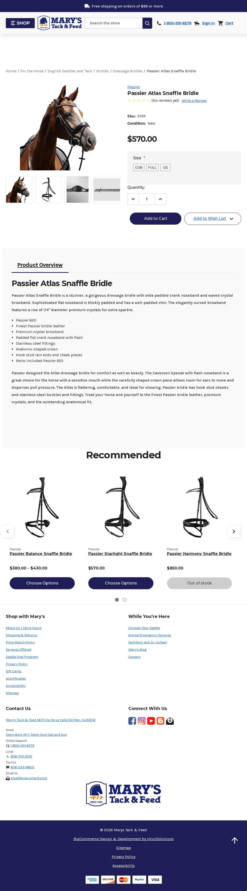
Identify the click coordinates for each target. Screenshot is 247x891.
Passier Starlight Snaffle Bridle (120, 553)
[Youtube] (151, 721)
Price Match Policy (20, 642)
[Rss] (160, 721)
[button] (235, 840)
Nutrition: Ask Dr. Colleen (147, 642)
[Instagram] (141, 721)
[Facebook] (132, 721)
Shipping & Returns (21, 635)
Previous (7, 531)
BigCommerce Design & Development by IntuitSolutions (124, 839)
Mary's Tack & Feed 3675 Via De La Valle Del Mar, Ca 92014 (50, 720)
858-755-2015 (21, 756)
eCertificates (16, 679)
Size (139, 158)
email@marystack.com (29, 778)
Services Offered (18, 650)
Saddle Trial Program (22, 657)
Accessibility (16, 686)
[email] (170, 721)
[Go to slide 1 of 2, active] (117, 600)
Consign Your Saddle (144, 628)
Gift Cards (13, 671)
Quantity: (136, 187)
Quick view (42, 506)
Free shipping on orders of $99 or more (127, 6)
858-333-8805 (22, 767)
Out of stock (199, 583)
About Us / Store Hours (23, 628)
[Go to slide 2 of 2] (124, 600)
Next (234, 531)
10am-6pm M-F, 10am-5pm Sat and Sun (36, 735)
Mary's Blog (137, 650)
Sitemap (12, 693)
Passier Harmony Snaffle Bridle (199, 553)
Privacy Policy (16, 664)
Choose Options (42, 583)
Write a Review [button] (194, 100)
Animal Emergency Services (149, 635)
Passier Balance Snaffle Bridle (41, 553)
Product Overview (40, 264)
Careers (134, 657)
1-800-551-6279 (22, 746)
